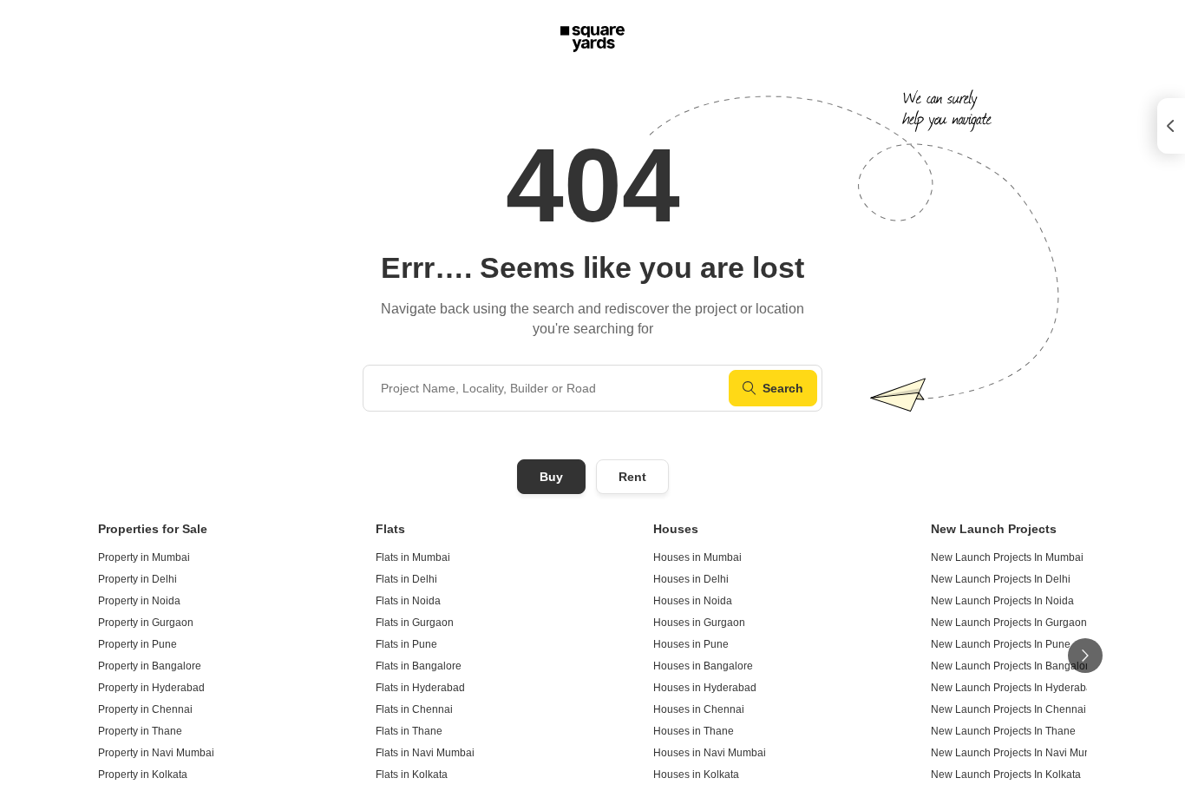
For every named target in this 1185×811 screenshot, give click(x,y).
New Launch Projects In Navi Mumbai (1019, 753)
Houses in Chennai (698, 709)
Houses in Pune (691, 644)
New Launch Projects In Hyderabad (1014, 688)
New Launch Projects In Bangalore (1013, 666)
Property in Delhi (137, 579)
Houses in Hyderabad (704, 688)
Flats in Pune (406, 644)
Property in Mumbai (144, 557)
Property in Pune (137, 644)
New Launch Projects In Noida (1002, 601)
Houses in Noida (692, 601)
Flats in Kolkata (412, 774)
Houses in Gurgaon (699, 622)
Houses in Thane (693, 731)
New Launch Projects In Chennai (1008, 709)
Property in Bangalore (149, 666)
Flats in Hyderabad (420, 688)
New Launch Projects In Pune (1000, 644)
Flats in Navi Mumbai (425, 753)
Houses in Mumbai (697, 557)
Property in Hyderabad (151, 688)
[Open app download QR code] (1171, 126)
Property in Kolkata (142, 774)
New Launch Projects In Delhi (1000, 579)
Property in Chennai (145, 709)
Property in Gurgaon (145, 622)
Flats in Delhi (406, 579)
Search (783, 388)
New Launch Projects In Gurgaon (1009, 622)
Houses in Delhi (691, 579)
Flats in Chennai (414, 709)
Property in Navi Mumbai (156, 753)
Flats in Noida (408, 601)
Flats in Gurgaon (415, 622)
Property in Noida (139, 601)
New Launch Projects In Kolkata (1006, 774)
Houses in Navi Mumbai (709, 753)
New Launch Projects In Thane (1003, 731)
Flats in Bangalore (419, 666)
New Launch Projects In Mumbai (1007, 557)
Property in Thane (140, 731)
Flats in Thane (409, 731)
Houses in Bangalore (703, 666)
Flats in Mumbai (413, 557)
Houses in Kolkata (696, 774)
